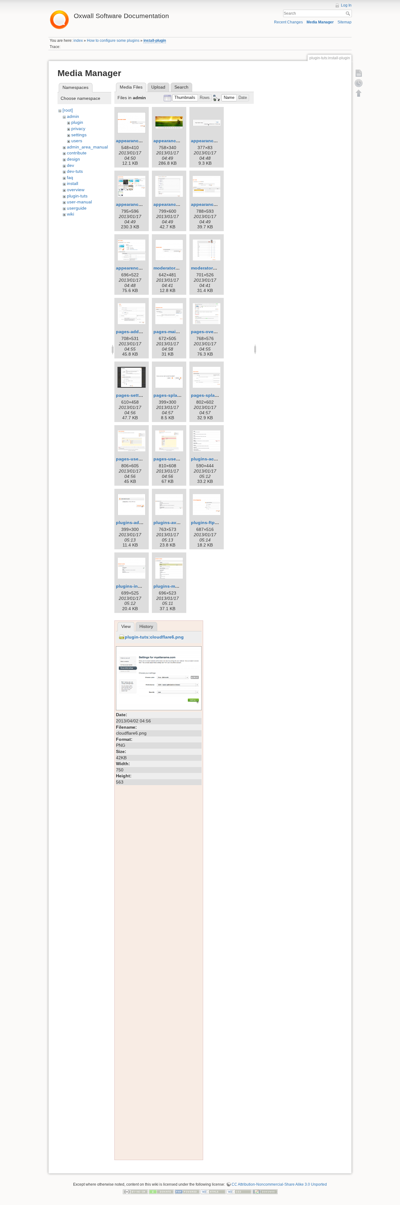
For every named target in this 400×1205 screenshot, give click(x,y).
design (73, 159)
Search (349, 13)
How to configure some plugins (113, 40)
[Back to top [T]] (359, 93)
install (72, 183)
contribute (77, 152)
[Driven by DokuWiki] (265, 1191)
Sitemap (345, 22)
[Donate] (161, 1191)
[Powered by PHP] (187, 1191)
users (76, 140)
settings (79, 134)
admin (73, 116)
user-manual (79, 201)
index (78, 40)
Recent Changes (288, 22)
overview (75, 189)
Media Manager (320, 22)
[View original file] (159, 677)
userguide (77, 208)
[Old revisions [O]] (359, 83)
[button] (185, 97)
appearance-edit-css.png (180, 204)
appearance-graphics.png (218, 204)
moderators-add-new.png (180, 267)
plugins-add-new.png (139, 522)
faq (70, 177)
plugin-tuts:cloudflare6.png (154, 636)
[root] (67, 110)
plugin (77, 122)
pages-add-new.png (137, 331)
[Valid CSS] (239, 1191)
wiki (70, 213)
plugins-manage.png (175, 586)
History (146, 626)
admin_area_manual (87, 146)
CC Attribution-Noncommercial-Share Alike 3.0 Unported (279, 1184)
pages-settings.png (137, 395)
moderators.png (208, 267)
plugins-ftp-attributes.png (219, 522)
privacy (78, 128)
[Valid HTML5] (213, 1191)
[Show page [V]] (359, 73)
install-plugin (154, 40)
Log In (346, 5)
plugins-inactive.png (138, 586)
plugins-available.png (176, 522)
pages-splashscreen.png (217, 395)
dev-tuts (75, 171)
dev (70, 165)
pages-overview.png (212, 331)
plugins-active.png (211, 458)
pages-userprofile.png (177, 458)
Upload (158, 87)
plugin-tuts (77, 195)
